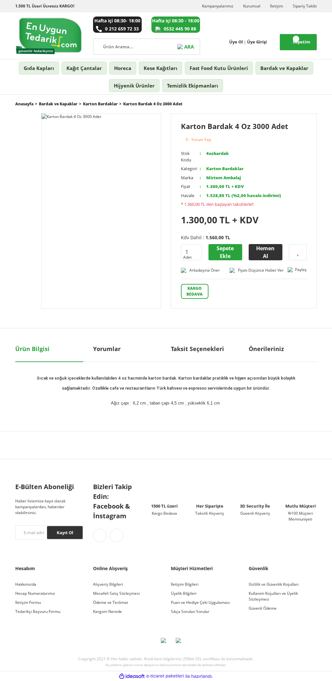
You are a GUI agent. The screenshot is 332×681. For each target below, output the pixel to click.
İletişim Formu (28, 602)
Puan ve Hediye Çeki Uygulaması (200, 602)
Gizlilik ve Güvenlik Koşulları (274, 584)
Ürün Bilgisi (32, 349)
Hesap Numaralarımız (35, 593)
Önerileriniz (266, 349)
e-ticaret (137, 665)
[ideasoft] (132, 676)
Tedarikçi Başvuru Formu (37, 611)
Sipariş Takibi (305, 6)
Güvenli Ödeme (263, 608)
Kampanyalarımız (217, 6)
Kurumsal (251, 6)
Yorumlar (107, 349)
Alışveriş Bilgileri (108, 584)
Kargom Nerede (107, 611)
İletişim (276, 6)
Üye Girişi (257, 42)
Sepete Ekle (225, 252)
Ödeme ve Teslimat (110, 602)
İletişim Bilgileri (184, 584)
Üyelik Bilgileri (183, 593)
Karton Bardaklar (224, 168)
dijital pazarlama (170, 665)
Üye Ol (236, 42)
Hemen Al (265, 252)
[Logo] (49, 36)
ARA (189, 46)
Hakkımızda (25, 584)
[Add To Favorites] (298, 252)
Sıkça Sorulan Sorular (190, 611)
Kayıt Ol (65, 532)
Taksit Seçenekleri (197, 349)
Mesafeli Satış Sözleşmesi (116, 593)
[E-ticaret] (165, 676)
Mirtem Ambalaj (223, 178)
